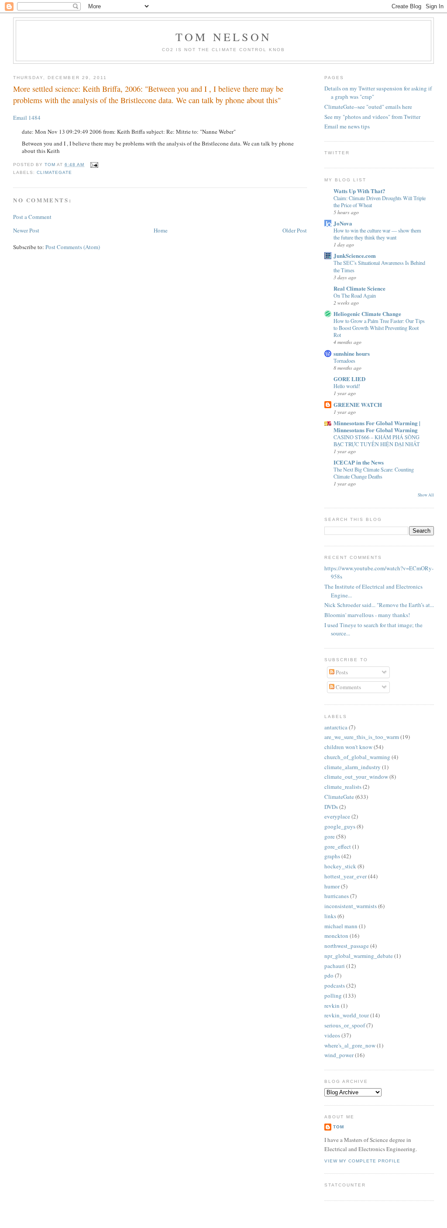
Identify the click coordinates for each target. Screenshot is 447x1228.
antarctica (335, 727)
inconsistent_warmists (350, 906)
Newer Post (26, 230)
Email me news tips (347, 126)
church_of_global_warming (357, 757)
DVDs (331, 807)
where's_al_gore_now (349, 1045)
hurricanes (336, 896)
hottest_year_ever (345, 876)
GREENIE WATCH (358, 404)
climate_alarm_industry (352, 767)
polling (333, 995)
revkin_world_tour (346, 1015)
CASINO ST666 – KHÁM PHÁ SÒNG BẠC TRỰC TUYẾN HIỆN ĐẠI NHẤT (377, 440)
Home (161, 230)
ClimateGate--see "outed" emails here (368, 107)
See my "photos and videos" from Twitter (372, 117)
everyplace (337, 816)
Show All (426, 495)
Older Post (294, 230)
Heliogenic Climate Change (367, 313)
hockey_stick (340, 866)
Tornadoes (344, 360)
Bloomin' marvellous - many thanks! (367, 615)
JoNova (343, 223)
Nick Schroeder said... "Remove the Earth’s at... (379, 605)
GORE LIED (349, 379)
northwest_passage (346, 946)
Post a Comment (32, 217)
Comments (347, 687)
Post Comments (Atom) (72, 247)
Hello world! (347, 385)
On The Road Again (355, 295)
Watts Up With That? (359, 191)
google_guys (339, 826)
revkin (332, 1005)
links (330, 916)
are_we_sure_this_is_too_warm (361, 737)
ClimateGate (54, 172)
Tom (51, 164)
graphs (332, 856)
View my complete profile (362, 1161)
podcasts (334, 985)
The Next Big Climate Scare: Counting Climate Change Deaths (374, 473)
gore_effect (337, 846)
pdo (329, 975)
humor (332, 886)
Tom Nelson (223, 36)
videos (332, 1035)
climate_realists (342, 787)
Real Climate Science (359, 288)
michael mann (341, 926)
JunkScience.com (355, 255)
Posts (341, 672)
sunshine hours (352, 353)
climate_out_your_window (356, 777)
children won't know (348, 747)
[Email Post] (93, 164)
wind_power (339, 1055)
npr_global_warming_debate (358, 956)
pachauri (334, 966)
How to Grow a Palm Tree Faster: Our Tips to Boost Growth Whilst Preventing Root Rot (379, 327)
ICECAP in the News (359, 462)
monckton (336, 936)
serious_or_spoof (344, 1025)
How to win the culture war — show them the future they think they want (377, 234)
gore (329, 836)
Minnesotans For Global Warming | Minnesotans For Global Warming (377, 426)
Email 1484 (27, 117)
